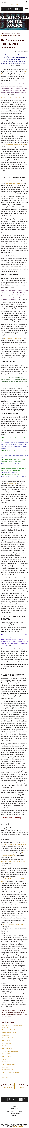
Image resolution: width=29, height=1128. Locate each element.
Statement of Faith (14, 1111)
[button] (26, 9)
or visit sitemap (14, 4)
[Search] (26, 2)
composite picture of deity (13, 145)
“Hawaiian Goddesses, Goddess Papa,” (13, 861)
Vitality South (18, 1126)
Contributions (14, 1113)
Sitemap (14, 1116)
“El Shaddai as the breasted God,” (13, 924)
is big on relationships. (11, 98)
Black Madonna (11, 483)
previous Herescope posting (13, 338)
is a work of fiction (15, 183)
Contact (14, 1108)
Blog (14, 1106)
